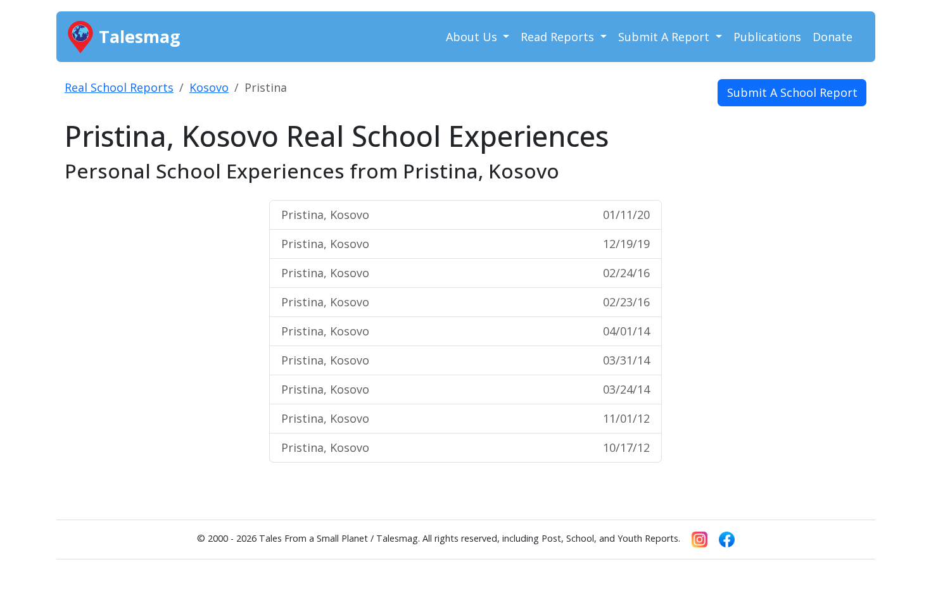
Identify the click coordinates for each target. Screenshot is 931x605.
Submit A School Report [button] (792, 92)
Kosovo (209, 87)
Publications (767, 36)
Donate (832, 36)
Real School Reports (119, 87)
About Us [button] (473, 36)
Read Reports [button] (559, 36)
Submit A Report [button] (665, 36)
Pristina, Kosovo (465, 214)
